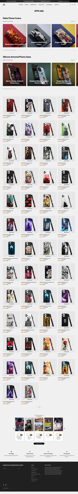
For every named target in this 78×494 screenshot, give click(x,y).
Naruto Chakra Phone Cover (44, 353)
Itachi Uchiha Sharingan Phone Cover (64, 115)
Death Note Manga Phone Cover (63, 282)
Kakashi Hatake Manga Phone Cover (45, 115)
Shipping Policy (33, 472)
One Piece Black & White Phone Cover (64, 258)
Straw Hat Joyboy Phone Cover (8, 306)
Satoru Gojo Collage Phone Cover (8, 282)
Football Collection (33, 4)
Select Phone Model (34, 479)
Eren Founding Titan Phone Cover (26, 353)
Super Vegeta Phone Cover (62, 306)
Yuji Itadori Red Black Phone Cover (26, 306)
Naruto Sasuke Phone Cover (62, 234)
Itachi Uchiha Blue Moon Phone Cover (45, 306)
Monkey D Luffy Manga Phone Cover (26, 186)
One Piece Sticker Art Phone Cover (26, 401)
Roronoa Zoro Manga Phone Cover (45, 258)
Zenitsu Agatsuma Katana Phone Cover (46, 210)
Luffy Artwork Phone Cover (62, 353)
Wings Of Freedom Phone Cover (45, 234)
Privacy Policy (33, 470)
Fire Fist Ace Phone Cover (44, 377)
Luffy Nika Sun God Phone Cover (26, 115)
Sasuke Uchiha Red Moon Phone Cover (9, 115)
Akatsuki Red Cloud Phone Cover (26, 210)
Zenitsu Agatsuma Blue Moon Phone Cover (28, 377)
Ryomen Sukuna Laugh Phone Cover (8, 234)
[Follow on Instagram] (5, 485)
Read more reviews (39, 443)
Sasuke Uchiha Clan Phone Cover (45, 139)
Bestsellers (56, 4)
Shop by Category (49, 4)
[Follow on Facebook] (3, 485)
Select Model (21, 4)
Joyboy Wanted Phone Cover (25, 258)
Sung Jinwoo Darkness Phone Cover (8, 401)
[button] (14, 428)
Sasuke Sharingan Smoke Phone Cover (27, 234)
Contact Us (33, 475)
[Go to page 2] (41, 407)
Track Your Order (34, 480)
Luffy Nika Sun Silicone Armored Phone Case (47, 282)
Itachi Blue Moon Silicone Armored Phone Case (10, 258)
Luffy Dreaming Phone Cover (44, 186)
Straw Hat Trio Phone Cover (7, 186)
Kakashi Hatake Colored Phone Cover (9, 377)
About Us (32, 467)
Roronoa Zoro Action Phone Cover (8, 139)
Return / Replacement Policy (35, 474)
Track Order (26, 4)
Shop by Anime (41, 4)
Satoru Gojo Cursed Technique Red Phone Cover (29, 282)
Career (32, 477)
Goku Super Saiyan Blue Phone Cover (64, 377)
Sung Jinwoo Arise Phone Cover (63, 210)
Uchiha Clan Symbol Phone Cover (8, 353)
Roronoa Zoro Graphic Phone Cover (63, 139)
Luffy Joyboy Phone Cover (25, 139)
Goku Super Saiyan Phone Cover (8, 210)
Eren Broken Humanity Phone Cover (63, 186)
